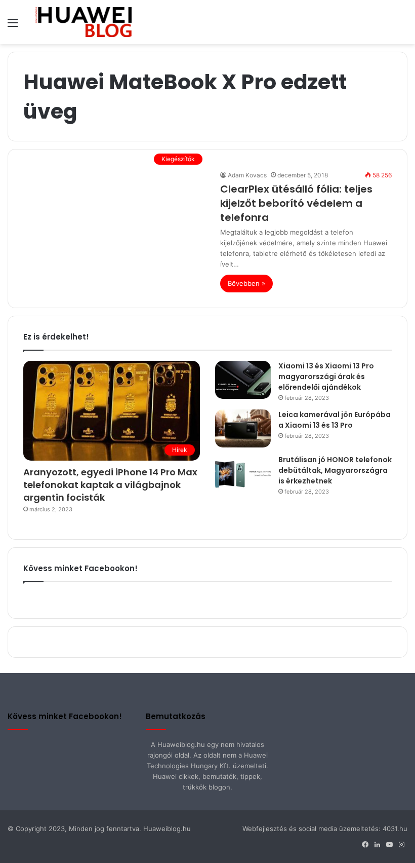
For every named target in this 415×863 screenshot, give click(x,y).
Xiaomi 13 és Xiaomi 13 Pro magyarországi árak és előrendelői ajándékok (326, 376)
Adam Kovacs (247, 175)
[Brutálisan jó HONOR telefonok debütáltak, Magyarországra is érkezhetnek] (243, 474)
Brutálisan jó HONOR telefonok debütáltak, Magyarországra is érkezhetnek (335, 470)
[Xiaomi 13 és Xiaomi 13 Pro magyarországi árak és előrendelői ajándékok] (243, 380)
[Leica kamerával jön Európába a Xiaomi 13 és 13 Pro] (243, 428)
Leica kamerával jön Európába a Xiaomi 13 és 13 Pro (334, 419)
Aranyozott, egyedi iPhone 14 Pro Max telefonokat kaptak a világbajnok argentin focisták (110, 485)
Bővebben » (246, 283)
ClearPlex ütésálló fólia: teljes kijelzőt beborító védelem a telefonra (296, 203)
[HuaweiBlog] (83, 22)
